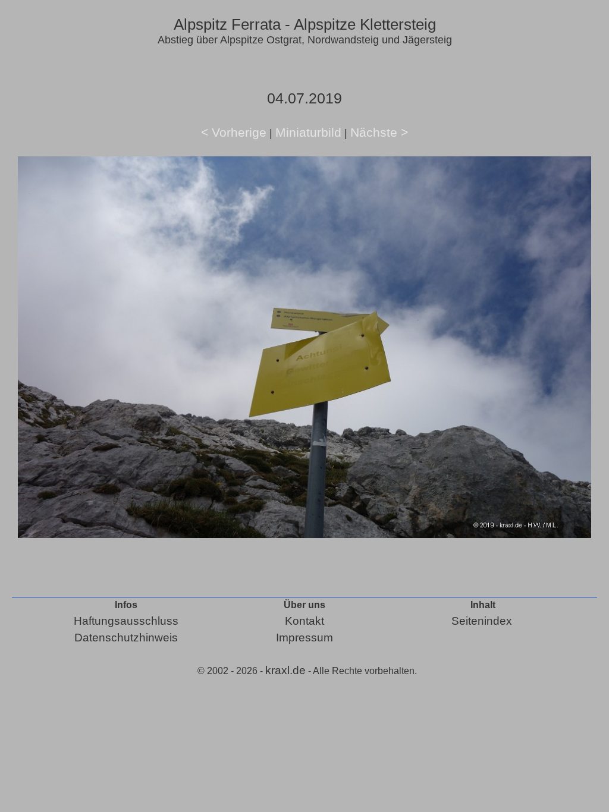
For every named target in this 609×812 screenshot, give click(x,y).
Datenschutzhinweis (126, 637)
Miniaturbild (308, 132)
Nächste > (379, 132)
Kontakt (304, 621)
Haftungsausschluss (126, 621)
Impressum (304, 637)
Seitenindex (481, 621)
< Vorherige (233, 132)
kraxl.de (285, 670)
